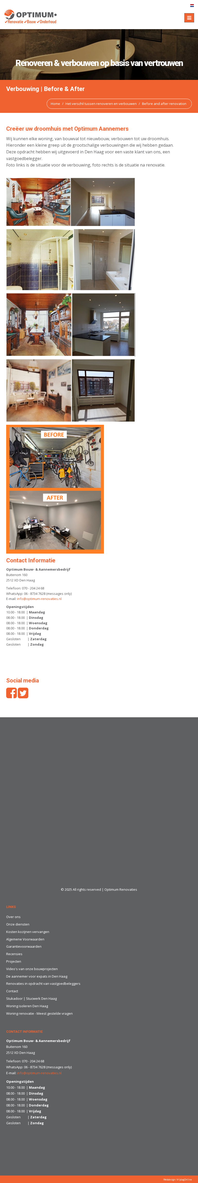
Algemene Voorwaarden (25, 939)
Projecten (13, 961)
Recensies (14, 954)
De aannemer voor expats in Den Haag (36, 976)
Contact (12, 991)
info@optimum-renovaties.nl (39, 598)
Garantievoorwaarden (24, 946)
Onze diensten (17, 924)
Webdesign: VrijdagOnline (177, 1179)
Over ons (13, 916)
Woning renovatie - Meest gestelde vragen (39, 1013)
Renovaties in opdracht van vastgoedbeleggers (43, 983)
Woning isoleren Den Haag (27, 1006)
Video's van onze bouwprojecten (32, 969)
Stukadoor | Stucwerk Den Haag (31, 998)
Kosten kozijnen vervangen (27, 931)
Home (55, 103)
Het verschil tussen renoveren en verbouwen (101, 103)
